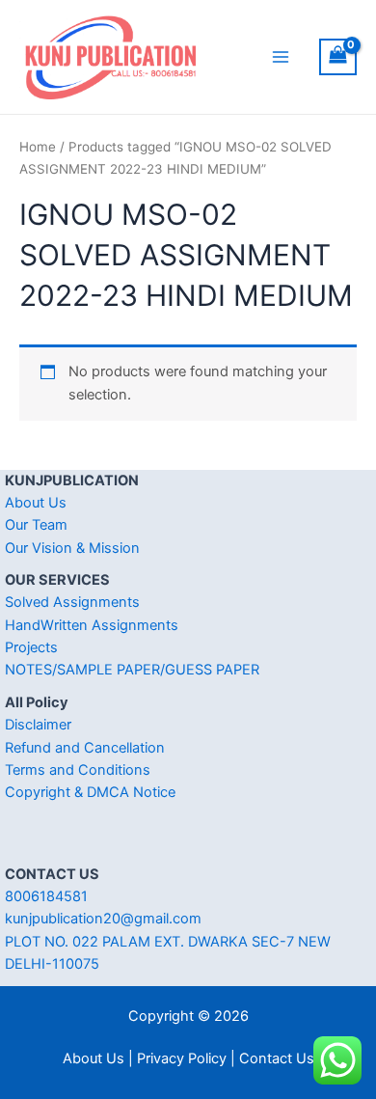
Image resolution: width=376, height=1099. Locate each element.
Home (37, 146)
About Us (36, 502)
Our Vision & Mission (72, 548)
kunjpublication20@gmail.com (103, 918)
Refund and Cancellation (85, 747)
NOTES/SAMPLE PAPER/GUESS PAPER (132, 669)
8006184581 (46, 896)
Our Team (36, 525)
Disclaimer (38, 724)
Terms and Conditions (77, 770)
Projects (31, 647)
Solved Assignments (72, 602)
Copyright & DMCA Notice (90, 792)
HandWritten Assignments (91, 625)
